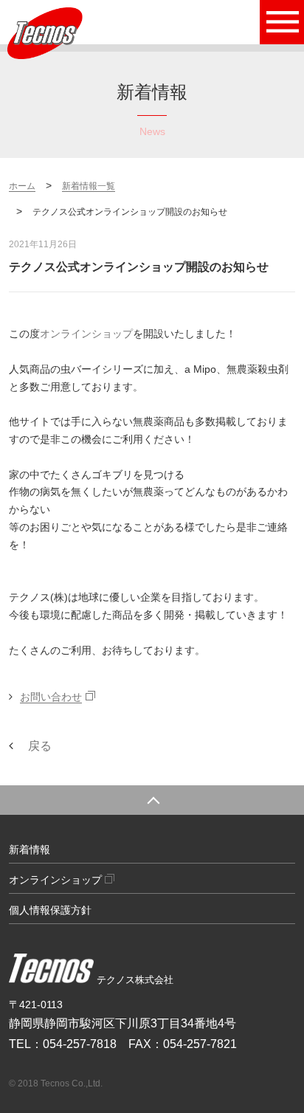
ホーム (22, 186)
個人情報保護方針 (50, 910)
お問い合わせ (51, 697)
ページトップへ (152, 800)
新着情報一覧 (88, 186)
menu (282, 22)
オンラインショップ (86, 334)
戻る (40, 746)
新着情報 (29, 849)
